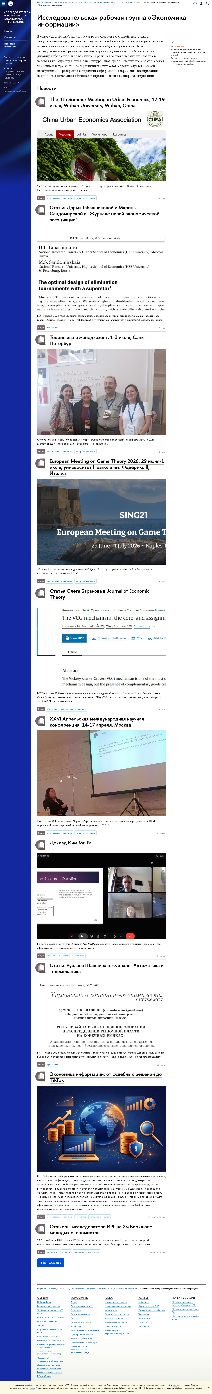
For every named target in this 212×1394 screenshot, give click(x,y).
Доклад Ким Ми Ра (71, 842)
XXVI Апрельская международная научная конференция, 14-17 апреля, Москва (97, 721)
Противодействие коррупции (50, 1340)
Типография (143, 1314)
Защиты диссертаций (114, 1318)
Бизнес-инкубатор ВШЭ (81, 1338)
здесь (175, 1385)
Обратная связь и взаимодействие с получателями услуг (80, 1349)
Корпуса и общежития (47, 1321)
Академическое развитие (116, 1322)
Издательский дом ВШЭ (148, 1306)
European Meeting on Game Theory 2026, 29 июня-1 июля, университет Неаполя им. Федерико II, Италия (107, 467)
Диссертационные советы (117, 1314)
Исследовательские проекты (118, 1306)
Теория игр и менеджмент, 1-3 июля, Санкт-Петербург (99, 340)
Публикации (143, 1326)
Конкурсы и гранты (113, 1326)
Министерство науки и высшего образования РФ (184, 1304)
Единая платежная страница (49, 1372)
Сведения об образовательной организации (51, 1359)
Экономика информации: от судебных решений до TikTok (106, 1077)
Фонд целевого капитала (48, 1336)
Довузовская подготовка (82, 1306)
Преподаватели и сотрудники (50, 1317)
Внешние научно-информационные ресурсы (117, 1332)
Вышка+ (74, 1318)
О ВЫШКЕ (42, 1297)
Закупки (40, 1325)
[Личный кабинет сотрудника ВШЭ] (201, 3)
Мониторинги (111, 1310)
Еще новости (50, 1263)
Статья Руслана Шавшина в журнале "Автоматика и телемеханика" (107, 968)
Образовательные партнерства (85, 1342)
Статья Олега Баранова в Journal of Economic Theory (100, 593)
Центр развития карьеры (82, 1334)
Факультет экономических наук (123, 1288)
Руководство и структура (48, 1306)
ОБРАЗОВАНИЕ (79, 1297)
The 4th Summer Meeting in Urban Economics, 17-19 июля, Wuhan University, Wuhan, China (107, 102)
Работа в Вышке (44, 1376)
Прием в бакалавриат (80, 1314)
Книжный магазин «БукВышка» (151, 1310)
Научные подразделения (116, 1302)
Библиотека (143, 1302)
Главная (8, 30)
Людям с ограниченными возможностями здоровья (49, 1366)
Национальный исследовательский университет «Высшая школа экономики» (71, 1288)
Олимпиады (76, 1310)
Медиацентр (144, 1318)
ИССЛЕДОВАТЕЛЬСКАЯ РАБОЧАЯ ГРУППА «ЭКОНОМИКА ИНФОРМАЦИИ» (17, 17)
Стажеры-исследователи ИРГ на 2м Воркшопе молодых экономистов (101, 1229)
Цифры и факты (44, 1302)
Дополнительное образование (85, 1330)
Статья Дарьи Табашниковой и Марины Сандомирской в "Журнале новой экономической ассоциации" (104, 213)
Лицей (74, 1302)
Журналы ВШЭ (145, 1322)
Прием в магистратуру (81, 1322)
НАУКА (109, 1297)
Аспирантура (76, 1326)
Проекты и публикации (10, 45)
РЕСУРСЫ (143, 1297)
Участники (9, 37)
